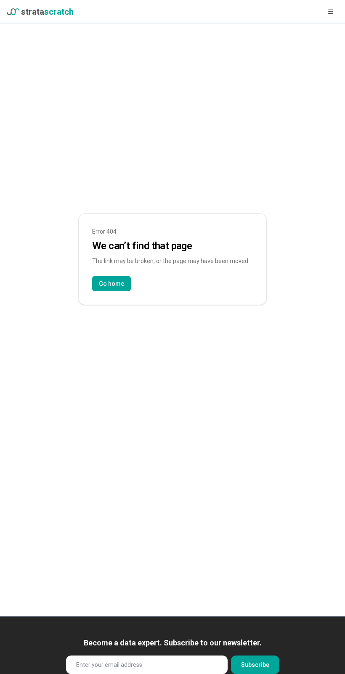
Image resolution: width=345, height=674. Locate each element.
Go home (111, 283)
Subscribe (255, 664)
